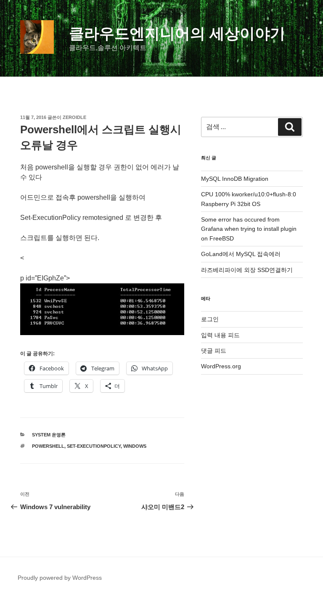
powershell (48, 446)
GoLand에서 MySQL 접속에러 (241, 254)
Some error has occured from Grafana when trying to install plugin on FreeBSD (249, 229)
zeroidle (74, 117)
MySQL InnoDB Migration (234, 178)
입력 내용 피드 (220, 335)
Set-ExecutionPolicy (94, 446)
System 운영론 (49, 434)
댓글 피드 (213, 350)
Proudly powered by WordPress (60, 577)
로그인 (210, 319)
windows (134, 446)
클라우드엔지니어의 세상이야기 (177, 33)
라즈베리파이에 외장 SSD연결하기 (247, 270)
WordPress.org (221, 366)
